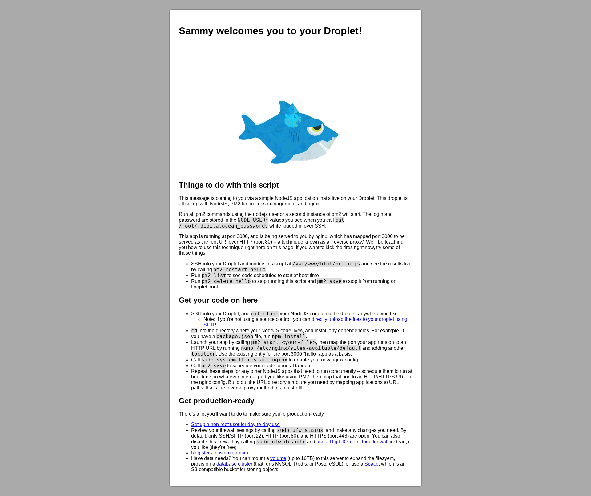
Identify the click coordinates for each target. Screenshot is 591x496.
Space (371, 463)
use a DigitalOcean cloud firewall (352, 441)
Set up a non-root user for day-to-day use (235, 424)
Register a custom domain (219, 452)
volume (278, 458)
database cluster (234, 463)
